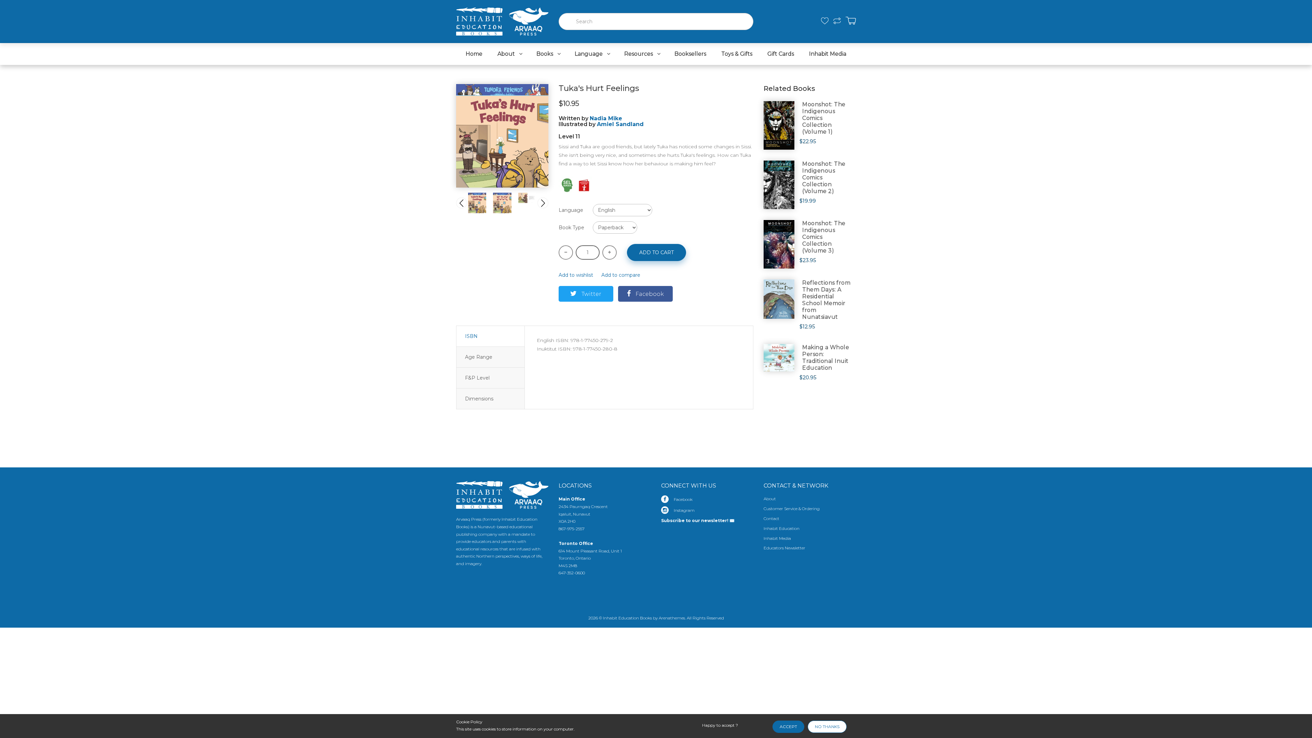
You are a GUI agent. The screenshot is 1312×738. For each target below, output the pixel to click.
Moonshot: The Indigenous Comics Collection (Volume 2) (824, 177)
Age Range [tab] (478, 357)
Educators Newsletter (784, 547)
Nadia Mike (606, 118)
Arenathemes (672, 617)
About (770, 498)
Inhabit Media (777, 538)
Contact (771, 518)
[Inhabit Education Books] (502, 20)
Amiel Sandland (620, 124)
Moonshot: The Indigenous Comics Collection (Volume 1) (824, 118)
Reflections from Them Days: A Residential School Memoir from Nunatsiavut (826, 299)
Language (571, 210)
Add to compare (620, 275)
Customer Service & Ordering (792, 508)
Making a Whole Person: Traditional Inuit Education (825, 357)
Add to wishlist (576, 275)
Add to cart (656, 252)
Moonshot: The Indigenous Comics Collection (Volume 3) (824, 237)
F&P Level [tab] (477, 378)
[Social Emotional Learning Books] (567, 185)
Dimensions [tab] (479, 399)
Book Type (571, 227)
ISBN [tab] (471, 336)
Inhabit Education (782, 528)
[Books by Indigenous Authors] (584, 185)
